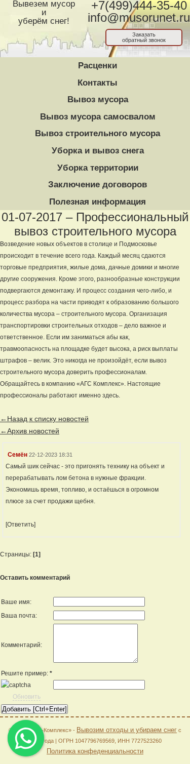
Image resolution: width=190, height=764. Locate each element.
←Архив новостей (29, 431)
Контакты (98, 83)
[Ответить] (20, 524)
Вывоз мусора (97, 99)
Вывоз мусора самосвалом (98, 117)
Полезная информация (97, 202)
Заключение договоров (97, 184)
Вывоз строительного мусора (97, 133)
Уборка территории (97, 168)
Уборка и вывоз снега (98, 150)
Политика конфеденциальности (95, 751)
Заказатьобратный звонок (144, 37)
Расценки (97, 65)
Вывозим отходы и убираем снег (127, 730)
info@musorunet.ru (139, 17)
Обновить (27, 696)
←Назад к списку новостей (44, 419)
